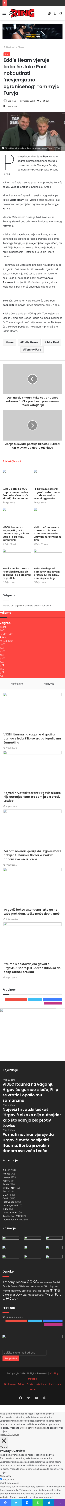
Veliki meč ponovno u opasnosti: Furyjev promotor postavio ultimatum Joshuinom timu (47, 534)
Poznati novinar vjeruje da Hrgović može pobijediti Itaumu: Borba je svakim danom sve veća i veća (32, 855)
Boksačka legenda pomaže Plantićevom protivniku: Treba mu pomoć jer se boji (47, 573)
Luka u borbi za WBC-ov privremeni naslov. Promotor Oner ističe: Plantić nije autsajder (16, 493)
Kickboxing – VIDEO (12, 1216)
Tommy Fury (33, 349)
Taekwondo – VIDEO (13, 1219)
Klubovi (6, 1191)
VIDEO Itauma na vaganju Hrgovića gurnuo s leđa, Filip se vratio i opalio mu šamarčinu (16, 534)
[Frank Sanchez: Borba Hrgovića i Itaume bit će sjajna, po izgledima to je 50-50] (17, 557)
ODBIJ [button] (16, 1434)
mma (55, 1290)
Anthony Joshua (14, 1282)
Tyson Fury (53, 1294)
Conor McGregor (45, 1282)
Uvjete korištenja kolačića (33, 1427)
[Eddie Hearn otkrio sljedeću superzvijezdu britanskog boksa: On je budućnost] (54, 1259)
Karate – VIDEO (10, 1212)
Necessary (8, 1479)
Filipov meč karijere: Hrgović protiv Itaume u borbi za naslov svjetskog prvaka (47, 493)
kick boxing (43, 1291)
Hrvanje (6, 1177)
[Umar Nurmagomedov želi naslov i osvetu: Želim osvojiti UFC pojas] (10, 1250)
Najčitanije (16, 683)
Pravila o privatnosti (37, 1384)
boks (10, 342)
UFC (6, 1298)
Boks (21, 47)
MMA (5, 1194)
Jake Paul (52, 342)
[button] (32, 131)
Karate (5, 1184)
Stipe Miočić (28, 1295)
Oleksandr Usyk (12, 1294)
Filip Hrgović (51, 1286)
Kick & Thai (8, 1187)
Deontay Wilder (18, 1286)
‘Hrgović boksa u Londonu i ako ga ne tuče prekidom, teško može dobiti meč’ (32, 912)
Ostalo (5, 1198)
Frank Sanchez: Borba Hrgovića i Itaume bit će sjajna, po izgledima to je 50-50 (17, 573)
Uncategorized (10, 1205)
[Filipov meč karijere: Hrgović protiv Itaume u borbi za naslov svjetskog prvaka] (48, 478)
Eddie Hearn (30, 342)
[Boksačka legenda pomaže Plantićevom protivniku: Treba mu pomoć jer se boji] (48, 557)
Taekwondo (8, 1202)
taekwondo (39, 1295)
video (15, 1299)
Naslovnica (11, 47)
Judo (5, 1180)
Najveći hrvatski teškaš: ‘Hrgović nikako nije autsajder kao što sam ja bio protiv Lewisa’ (32, 797)
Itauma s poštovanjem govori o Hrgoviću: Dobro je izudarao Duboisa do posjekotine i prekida (32, 968)
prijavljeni (19, 605)
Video (5, 1209)
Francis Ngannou (11, 1290)
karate (35, 1291)
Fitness (6, 1173)
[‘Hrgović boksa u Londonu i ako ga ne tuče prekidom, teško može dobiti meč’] (33, 888)
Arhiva (21, 1384)
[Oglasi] (32, 31)
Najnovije (49, 683)
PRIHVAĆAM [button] (6, 1434)
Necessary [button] (5, 1476)
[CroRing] (21, 13)
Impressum (55, 1384)
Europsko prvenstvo (34, 1286)
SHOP (33, 1389)
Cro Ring (12, 101)
